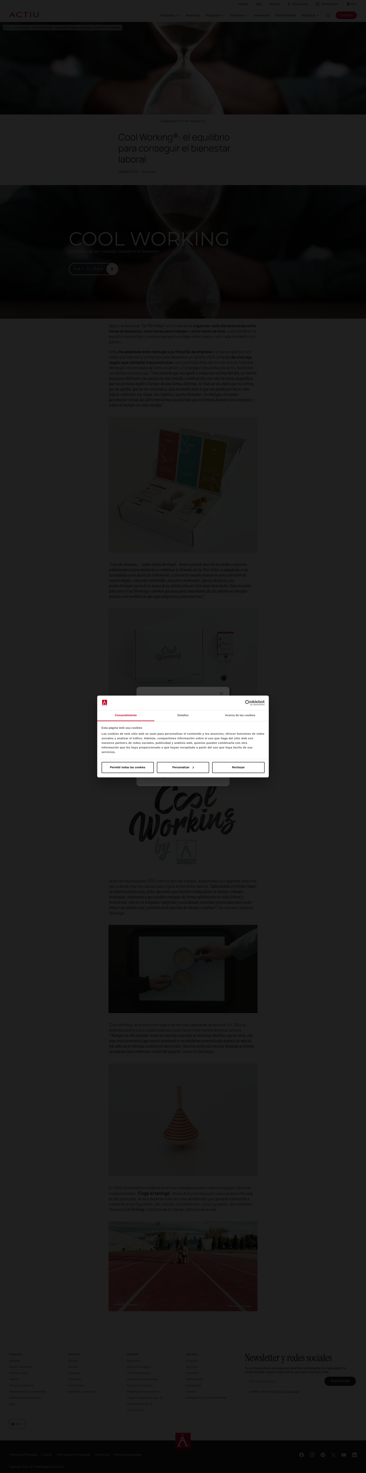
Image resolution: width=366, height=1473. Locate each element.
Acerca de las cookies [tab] (240, 715)
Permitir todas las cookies (127, 767)
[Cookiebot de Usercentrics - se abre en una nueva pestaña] (248, 703)
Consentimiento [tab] (126, 715)
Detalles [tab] (183, 715)
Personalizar (180, 767)
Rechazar (238, 767)
